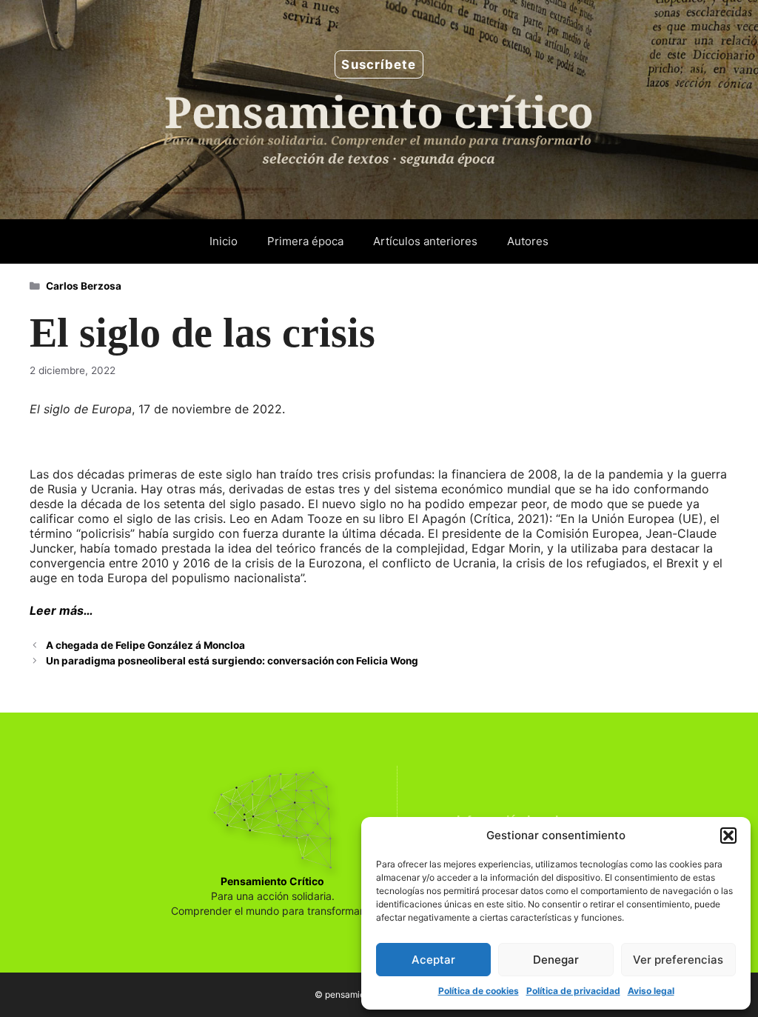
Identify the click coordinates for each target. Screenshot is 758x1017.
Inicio (223, 241)
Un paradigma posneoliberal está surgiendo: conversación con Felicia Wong (232, 661)
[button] (728, 835)
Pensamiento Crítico (272, 881)
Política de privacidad (573, 990)
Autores (528, 241)
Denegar (556, 960)
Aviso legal (651, 990)
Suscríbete (378, 64)
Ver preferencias (678, 960)
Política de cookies (478, 990)
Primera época (305, 241)
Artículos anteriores (425, 241)
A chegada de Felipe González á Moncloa (145, 645)
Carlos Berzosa (83, 286)
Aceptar (433, 960)
